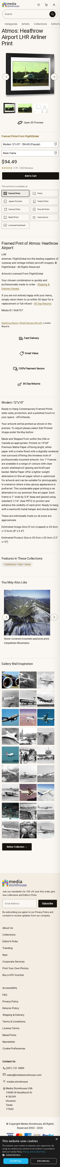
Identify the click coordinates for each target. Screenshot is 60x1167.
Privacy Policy (10, 1001)
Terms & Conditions (13, 1021)
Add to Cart (30, 176)
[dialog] (30, 1151)
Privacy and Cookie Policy (34, 1151)
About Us (7, 927)
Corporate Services (13, 961)
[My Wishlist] (38, 4)
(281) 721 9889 (15, 1068)
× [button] (56, 1139)
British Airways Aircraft (31, 323)
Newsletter (8, 1041)
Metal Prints (9, 1035)
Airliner (28, 564)
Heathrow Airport (10, 323)
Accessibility (9, 987)
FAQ (4, 994)
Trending (7, 948)
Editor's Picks (10, 941)
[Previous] (5, 76)
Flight (20, 564)
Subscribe (47, 903)
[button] (30, 1155)
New (5, 954)
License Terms (10, 1028)
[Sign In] (54, 4)
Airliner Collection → (17, 846)
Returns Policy (10, 1008)
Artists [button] (26, 23)
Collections (40, 23)
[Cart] (46, 4)
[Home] (12, 4)
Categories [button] (11, 23)
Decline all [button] (43, 1161)
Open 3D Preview (33, 122)
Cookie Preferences (13, 1048)
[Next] (54, 76)
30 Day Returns (42, 303)
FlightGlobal (10, 564)
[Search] (52, 14)
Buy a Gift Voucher (13, 974)
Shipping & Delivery (13, 1014)
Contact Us (8, 1061)
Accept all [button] (16, 1161)
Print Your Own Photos (15, 968)
